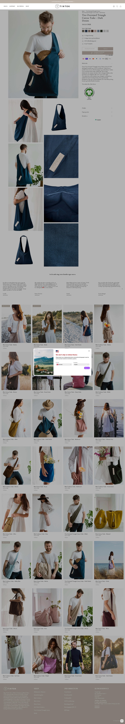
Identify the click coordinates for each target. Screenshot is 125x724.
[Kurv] (120, 6)
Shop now (87, 368)
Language (75, 362)
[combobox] (59, 364)
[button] (27, 6)
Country (57, 362)
